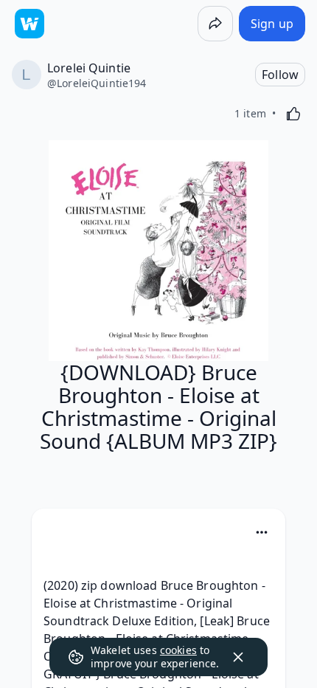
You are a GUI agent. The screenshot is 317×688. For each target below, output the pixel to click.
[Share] (215, 23)
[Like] (293, 113)
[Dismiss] (238, 657)
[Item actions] (262, 532)
